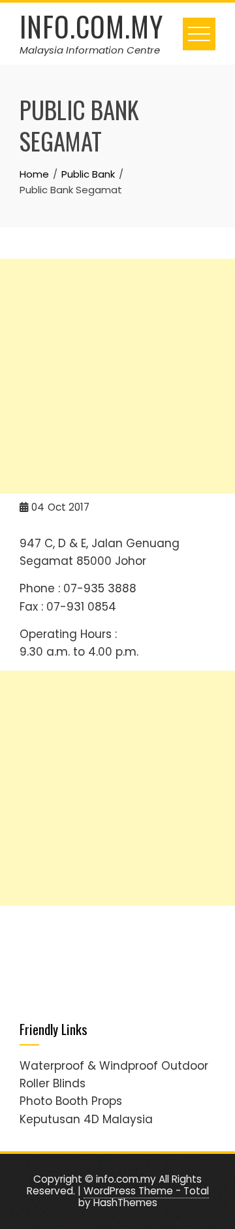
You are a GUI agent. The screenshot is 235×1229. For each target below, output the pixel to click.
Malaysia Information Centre (90, 50)
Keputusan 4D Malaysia (86, 1119)
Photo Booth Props (71, 1101)
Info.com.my (91, 26)
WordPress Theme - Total (146, 1191)
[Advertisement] (117, 376)
